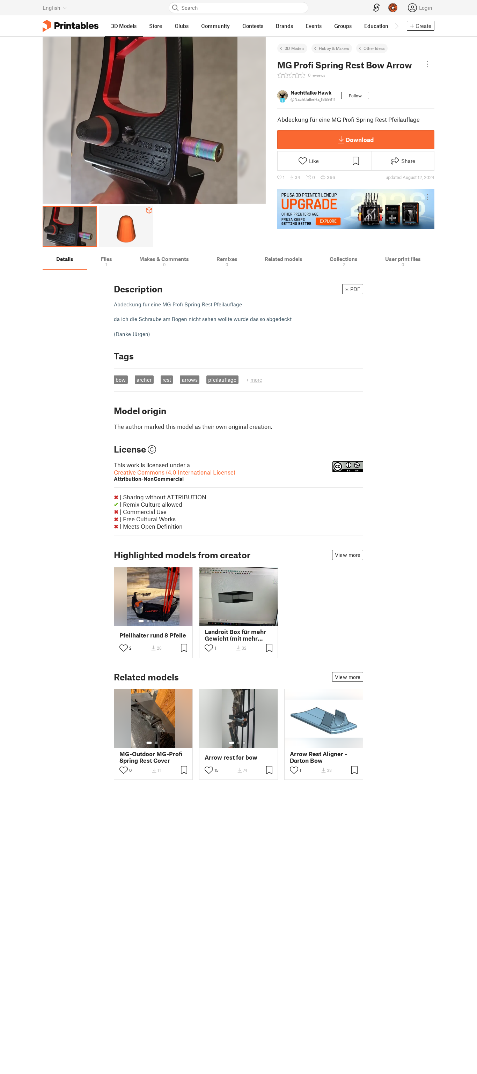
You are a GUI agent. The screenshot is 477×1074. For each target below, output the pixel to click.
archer (144, 379)
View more (347, 555)
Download (360, 139)
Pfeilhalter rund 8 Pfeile (152, 635)
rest (166, 379)
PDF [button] (355, 289)
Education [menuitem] (376, 26)
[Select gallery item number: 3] (153, 621)
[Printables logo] (70, 26)
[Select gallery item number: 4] (159, 621)
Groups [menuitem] (343, 26)
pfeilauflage (222, 379)
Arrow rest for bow (231, 757)
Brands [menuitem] (284, 26)
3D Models (294, 48)
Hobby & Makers (334, 48)
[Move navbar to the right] (396, 25)
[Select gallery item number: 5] (164, 621)
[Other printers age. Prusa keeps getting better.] (355, 209)
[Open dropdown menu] (427, 64)
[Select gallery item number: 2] (148, 621)
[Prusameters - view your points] (392, 7)
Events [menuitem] (314, 26)
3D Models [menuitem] (124, 26)
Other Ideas (374, 48)
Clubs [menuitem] (182, 26)
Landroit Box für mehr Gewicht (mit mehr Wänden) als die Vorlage (238, 635)
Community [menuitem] (215, 26)
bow (121, 379)
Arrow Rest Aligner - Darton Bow (318, 757)
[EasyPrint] (376, 8)
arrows (190, 379)
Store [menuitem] (155, 26)
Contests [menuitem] (252, 26)
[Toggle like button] (123, 648)
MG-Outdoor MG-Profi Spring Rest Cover (151, 757)
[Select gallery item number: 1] (141, 621)
